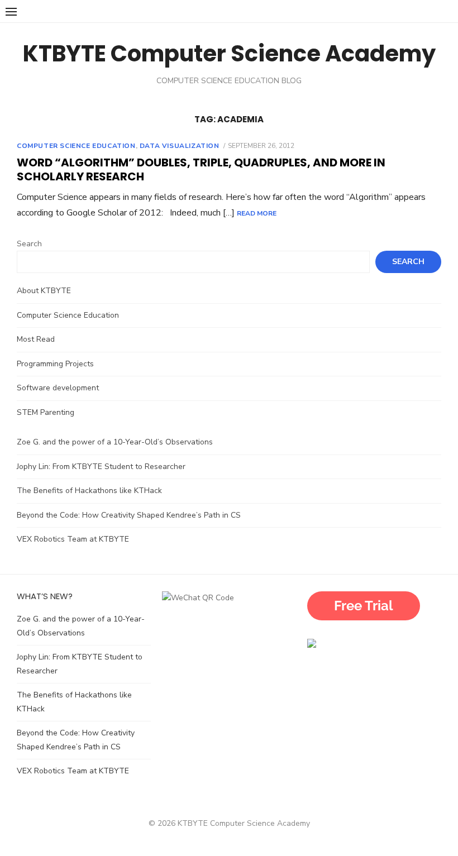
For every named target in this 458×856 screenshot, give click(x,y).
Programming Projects (55, 363)
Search (29, 243)
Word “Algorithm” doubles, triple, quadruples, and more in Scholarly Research (201, 169)
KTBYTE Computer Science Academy (229, 53)
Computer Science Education (76, 145)
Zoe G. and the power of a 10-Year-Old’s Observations (115, 442)
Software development (58, 387)
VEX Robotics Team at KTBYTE (74, 539)
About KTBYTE (44, 290)
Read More (256, 213)
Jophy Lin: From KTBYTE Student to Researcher (101, 466)
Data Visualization (180, 145)
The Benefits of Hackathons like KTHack (89, 490)
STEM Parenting (45, 412)
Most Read (36, 339)
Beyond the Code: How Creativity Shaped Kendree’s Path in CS (129, 515)
